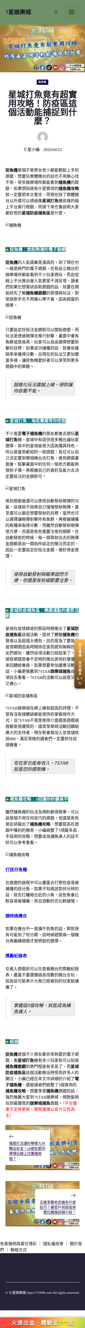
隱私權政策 (53, 1244)
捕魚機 (42, 82)
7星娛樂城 (18, 12)
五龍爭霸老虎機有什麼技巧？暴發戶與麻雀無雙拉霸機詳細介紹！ (58, 1207)
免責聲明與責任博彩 (18, 1244)
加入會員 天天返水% (80, 664)
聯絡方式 (18, 1250)
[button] (56, 12)
